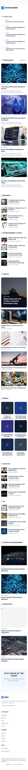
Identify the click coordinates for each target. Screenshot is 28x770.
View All (23, 60)
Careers (3, 738)
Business (3, 717)
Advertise (3, 741)
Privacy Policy (4, 748)
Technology (4, 715)
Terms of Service (5, 751)
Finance (3, 726)
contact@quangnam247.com (8, 705)
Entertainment (4, 723)
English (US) (9, 764)
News (2, 720)
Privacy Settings (18, 764)
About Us (3, 733)
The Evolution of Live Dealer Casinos (14, 21)
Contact (3, 735)
